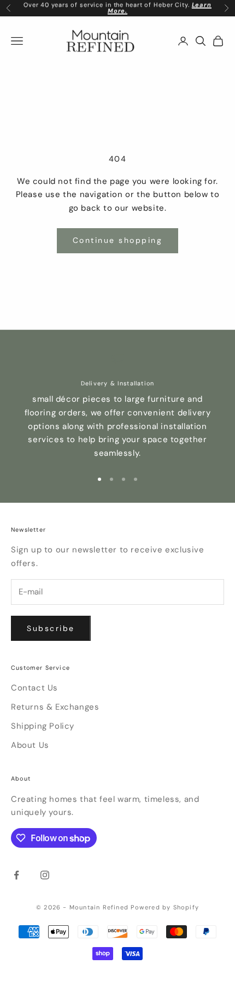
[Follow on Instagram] (44, 875)
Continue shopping (118, 240)
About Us (30, 745)
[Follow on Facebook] (16, 875)
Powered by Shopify (165, 907)
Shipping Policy (42, 726)
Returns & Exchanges (55, 706)
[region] (117, 406)
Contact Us (34, 687)
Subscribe (51, 628)
